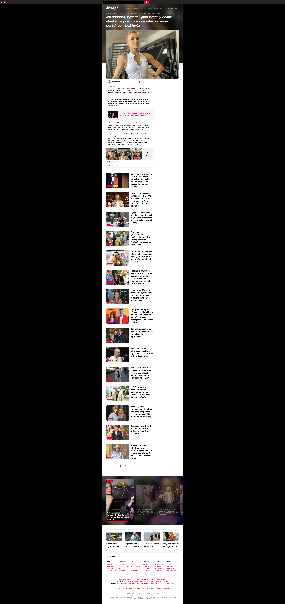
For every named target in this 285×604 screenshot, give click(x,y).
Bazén (123, 581)
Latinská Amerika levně (159, 572)
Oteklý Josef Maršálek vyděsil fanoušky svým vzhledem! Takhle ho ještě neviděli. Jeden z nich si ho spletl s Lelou (141, 199)
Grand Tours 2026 (122, 574)
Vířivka (167, 581)
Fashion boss (169, 8)
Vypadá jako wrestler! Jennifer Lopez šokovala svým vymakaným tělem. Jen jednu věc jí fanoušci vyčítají (142, 218)
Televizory (157, 583)
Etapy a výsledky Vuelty (124, 566)
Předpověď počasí (135, 579)
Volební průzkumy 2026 (112, 566)
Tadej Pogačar (122, 570)
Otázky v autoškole (170, 572)
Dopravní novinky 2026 (171, 568)
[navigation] (2, 2)
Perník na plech (146, 574)
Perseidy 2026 (143, 579)
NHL (132, 574)
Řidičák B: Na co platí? (171, 570)
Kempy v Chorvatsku (159, 564)
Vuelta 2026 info (122, 564)
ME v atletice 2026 (134, 570)
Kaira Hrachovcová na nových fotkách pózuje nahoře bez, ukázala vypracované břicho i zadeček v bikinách (141, 373)
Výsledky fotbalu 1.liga (135, 566)
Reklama (120, 588)
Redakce (125, 588)
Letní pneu (146, 583)
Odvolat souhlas (157, 588)
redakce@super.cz (151, 598)
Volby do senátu (110, 572)
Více (176, 8)
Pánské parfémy (170, 583)
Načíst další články (129, 466)
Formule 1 (133, 572)
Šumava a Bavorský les (159, 568)
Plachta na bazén (129, 581)
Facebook (115, 588)
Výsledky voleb (110, 568)
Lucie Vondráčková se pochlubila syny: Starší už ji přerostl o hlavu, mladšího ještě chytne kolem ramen (141, 295)
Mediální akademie (132, 588)
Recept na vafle (146, 572)
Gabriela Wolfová (116, 81)
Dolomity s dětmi (158, 574)
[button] (142, 54)
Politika (136, 8)
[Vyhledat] (146, 2)
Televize (150, 8)
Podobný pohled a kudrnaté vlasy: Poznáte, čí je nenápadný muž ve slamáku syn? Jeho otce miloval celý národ (142, 451)
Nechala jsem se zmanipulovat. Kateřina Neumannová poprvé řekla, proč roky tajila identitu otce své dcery (141, 411)
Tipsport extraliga (134, 568)
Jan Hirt (120, 568)
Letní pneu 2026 (170, 564)
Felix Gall (121, 572)
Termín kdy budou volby (112, 570)
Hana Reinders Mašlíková (112, 161)
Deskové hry (151, 583)
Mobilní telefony (124, 583)
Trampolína (136, 581)
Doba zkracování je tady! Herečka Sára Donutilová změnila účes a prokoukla (142, 333)
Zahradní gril (162, 581)
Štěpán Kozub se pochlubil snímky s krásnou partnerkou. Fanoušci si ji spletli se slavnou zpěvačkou (141, 392)
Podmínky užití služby (141, 588)
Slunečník (141, 581)
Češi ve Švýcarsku (158, 570)
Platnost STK (169, 574)
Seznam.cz (280, 2)
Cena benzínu (150, 579)
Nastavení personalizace (167, 588)
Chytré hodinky (163, 583)
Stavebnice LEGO (131, 583)
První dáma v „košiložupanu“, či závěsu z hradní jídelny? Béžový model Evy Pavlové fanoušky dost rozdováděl (142, 238)
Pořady (143, 8)
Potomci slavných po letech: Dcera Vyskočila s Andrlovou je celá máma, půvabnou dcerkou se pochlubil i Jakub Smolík (141, 277)
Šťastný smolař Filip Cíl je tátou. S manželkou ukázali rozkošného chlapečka (141, 430)
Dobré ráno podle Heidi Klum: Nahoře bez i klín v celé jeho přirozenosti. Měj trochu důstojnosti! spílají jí (141, 256)
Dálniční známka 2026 (171, 566)
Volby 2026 (109, 564)
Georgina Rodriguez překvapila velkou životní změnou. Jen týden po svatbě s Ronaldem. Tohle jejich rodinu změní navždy (142, 316)
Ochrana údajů (150, 588)
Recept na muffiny (146, 566)
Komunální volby (110, 574)
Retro (156, 8)
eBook (141, 82)
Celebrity (128, 8)
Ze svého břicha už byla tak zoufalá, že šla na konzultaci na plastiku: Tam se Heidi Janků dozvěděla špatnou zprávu (141, 180)
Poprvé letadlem (158, 566)
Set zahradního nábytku (154, 581)
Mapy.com (129, 579)
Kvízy (161, 8)
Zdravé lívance (146, 568)
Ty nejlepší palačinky (147, 564)
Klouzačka (146, 581)
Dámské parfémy (139, 583)
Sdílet (147, 82)
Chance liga (133, 564)
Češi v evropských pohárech (159, 579)
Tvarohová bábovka (147, 570)
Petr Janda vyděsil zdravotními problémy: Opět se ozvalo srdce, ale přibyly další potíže (142, 352)
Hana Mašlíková (129, 88)
